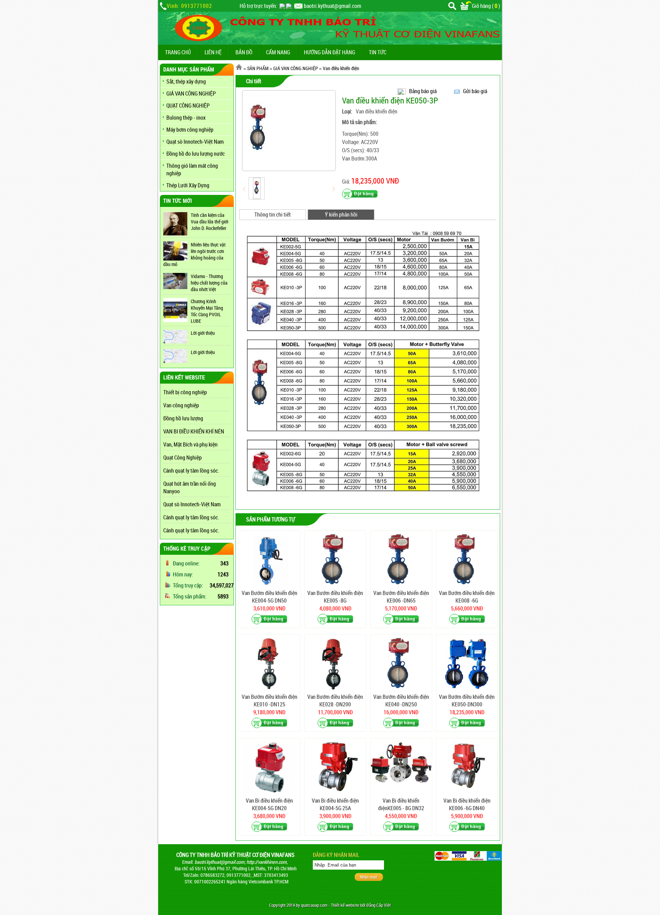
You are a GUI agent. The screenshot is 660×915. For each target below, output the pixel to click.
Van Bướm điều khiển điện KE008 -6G (467, 596)
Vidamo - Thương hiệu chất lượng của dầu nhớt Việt (209, 283)
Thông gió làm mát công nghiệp (192, 169)
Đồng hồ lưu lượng (183, 418)
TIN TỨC (377, 52)
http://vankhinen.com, (267, 862)
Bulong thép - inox (186, 117)
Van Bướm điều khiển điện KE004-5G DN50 (269, 596)
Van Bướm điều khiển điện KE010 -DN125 (269, 700)
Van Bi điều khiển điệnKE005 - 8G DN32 (401, 804)
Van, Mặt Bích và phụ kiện (190, 444)
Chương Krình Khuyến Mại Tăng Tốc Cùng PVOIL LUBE (207, 311)
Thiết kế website (345, 905)
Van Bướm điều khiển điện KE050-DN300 (467, 700)
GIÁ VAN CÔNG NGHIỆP (191, 93)
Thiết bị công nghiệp (185, 392)
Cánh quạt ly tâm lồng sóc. (191, 470)
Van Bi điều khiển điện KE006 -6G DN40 (467, 804)
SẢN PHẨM (257, 68)
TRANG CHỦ (178, 52)
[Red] (257, 188)
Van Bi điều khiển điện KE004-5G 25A (335, 804)
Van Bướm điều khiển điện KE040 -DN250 (401, 700)
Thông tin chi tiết (272, 214)
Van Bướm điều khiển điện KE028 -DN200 (335, 700)
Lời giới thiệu (203, 333)
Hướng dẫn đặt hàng (329, 52)
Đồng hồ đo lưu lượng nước (195, 153)
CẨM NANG (278, 52)
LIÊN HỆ (213, 52)
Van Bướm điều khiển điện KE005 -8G (335, 596)
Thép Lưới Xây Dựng (187, 185)
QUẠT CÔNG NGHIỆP (188, 105)
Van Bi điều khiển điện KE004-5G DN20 (269, 804)
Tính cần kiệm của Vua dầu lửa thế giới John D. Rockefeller (209, 221)
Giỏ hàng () (486, 6)
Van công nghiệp (181, 405)
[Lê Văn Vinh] (282, 6)
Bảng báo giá (423, 91)
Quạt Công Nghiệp (182, 457)
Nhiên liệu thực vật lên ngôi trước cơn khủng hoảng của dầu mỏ (194, 254)
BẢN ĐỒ (243, 52)
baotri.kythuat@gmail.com (332, 6)
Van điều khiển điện (341, 68)
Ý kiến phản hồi (341, 214)
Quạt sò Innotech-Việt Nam (195, 141)
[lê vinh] (289, 6)
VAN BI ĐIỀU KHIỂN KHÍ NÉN (193, 431)
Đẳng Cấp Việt (378, 905)
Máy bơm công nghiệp (189, 129)
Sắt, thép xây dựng (186, 81)
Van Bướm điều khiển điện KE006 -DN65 (401, 596)
